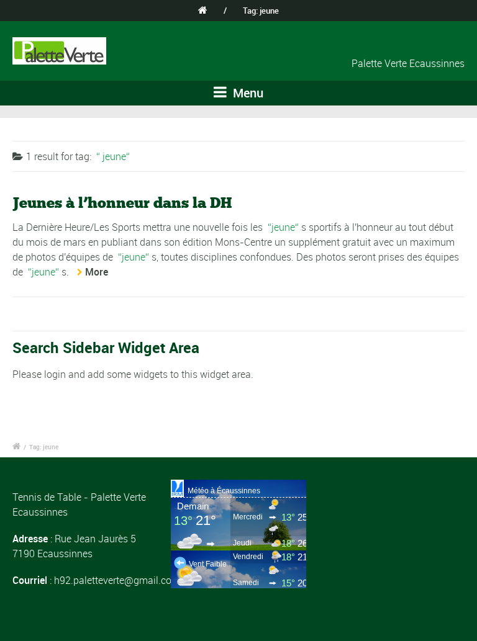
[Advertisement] (397, 542)
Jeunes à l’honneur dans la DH (122, 203)
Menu (246, 92)
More (96, 272)
